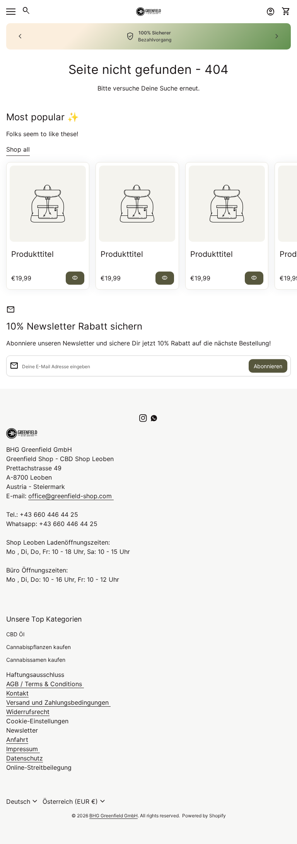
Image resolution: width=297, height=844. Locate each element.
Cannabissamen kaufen (35, 659)
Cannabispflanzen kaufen (38, 647)
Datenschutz (24, 758)
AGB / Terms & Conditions (45, 684)
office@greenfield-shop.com (71, 496)
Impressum (23, 749)
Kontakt (17, 693)
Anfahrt (17, 739)
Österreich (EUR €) (75, 801)
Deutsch (22, 801)
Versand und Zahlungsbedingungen (58, 702)
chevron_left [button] (20, 36)
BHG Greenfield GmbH (113, 815)
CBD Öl (15, 634)
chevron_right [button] (277, 36)
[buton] (22, 801)
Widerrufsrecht (28, 712)
